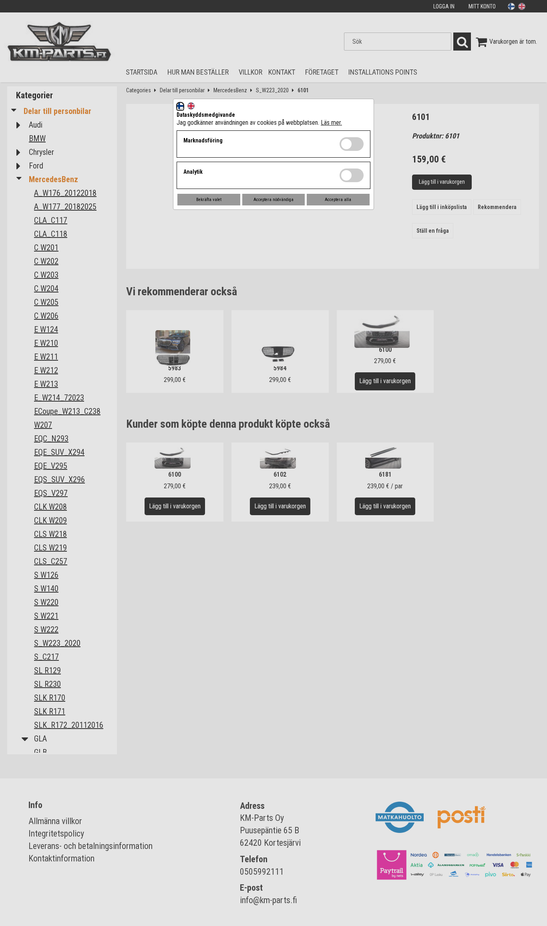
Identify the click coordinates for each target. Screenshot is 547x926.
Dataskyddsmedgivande (206, 115)
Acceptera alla (338, 199)
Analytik (193, 172)
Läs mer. (331, 122)
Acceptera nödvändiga (273, 199)
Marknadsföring (203, 140)
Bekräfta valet (208, 199)
